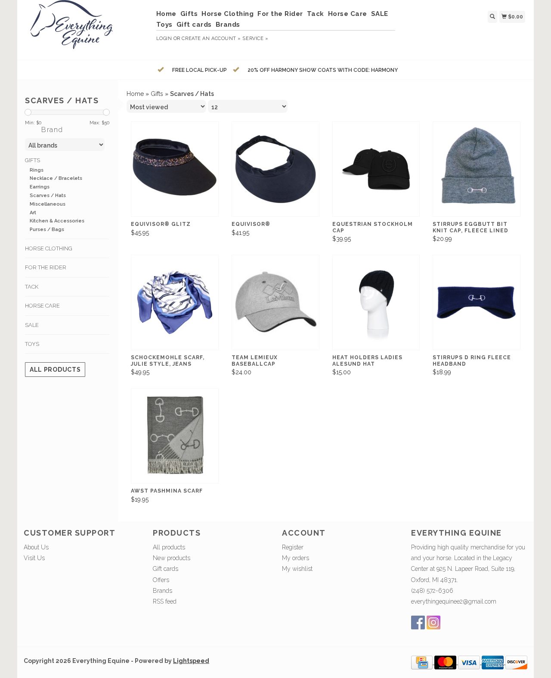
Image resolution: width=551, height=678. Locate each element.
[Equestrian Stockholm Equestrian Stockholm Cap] (376, 169)
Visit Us (34, 558)
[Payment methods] (422, 662)
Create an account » (211, 38)
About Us (36, 547)
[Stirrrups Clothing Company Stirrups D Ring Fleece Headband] (476, 302)
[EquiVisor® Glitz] (174, 169)
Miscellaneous (47, 204)
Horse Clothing (227, 14)
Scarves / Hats (48, 195)
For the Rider (280, 14)
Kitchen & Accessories (57, 221)
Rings (36, 170)
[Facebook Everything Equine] (418, 622)
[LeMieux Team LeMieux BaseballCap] (275, 302)
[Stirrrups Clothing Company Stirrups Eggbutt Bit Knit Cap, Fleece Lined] (476, 169)
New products (171, 558)
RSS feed (164, 601)
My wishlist (297, 568)
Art (33, 213)
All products (55, 369)
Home (166, 14)
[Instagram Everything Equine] (433, 622)
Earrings (40, 187)
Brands (228, 24)
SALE (379, 14)
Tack (315, 14)
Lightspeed (191, 660)
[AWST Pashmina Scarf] (174, 436)
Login (164, 38)
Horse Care (347, 14)
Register (292, 547)
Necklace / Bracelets (56, 178)
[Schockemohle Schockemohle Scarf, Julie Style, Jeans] (174, 302)
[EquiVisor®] (275, 169)
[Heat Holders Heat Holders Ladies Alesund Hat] (376, 302)
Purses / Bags (47, 229)
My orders (295, 558)
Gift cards (194, 24)
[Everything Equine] (86, 29)
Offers (161, 579)
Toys (164, 24)
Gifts (189, 14)
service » (255, 38)
